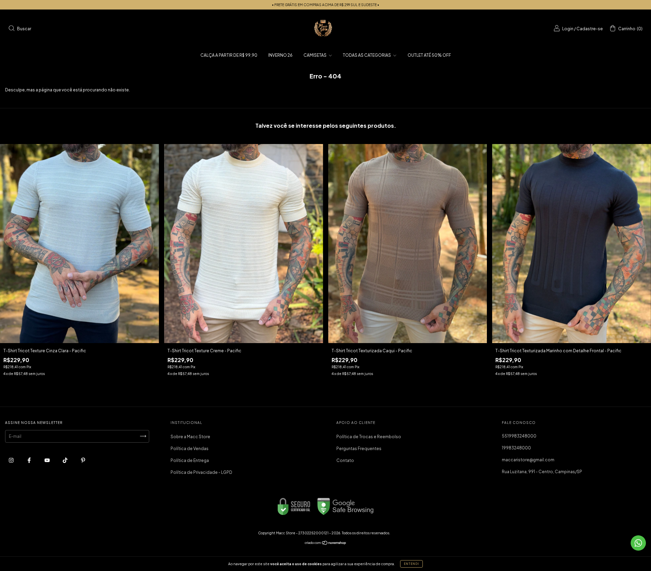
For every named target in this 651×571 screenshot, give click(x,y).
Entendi (411, 564)
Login (567, 28)
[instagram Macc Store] (11, 460)
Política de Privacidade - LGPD (201, 472)
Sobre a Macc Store (190, 436)
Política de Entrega (190, 460)
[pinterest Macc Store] (83, 460)
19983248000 (516, 447)
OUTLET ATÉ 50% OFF (429, 55)
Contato (345, 460)
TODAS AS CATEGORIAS (367, 55)
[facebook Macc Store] (29, 460)
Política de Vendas (190, 448)
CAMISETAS (315, 55)
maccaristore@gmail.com (528, 459)
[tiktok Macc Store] (65, 460)
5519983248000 (519, 436)
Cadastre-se (589, 28)
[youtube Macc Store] (47, 460)
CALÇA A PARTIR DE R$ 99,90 (228, 55)
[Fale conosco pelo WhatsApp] (638, 543)
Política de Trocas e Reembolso (368, 436)
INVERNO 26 (280, 55)
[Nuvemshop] (325, 543)
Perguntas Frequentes (358, 448)
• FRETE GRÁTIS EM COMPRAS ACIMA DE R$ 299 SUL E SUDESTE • (325, 5)
